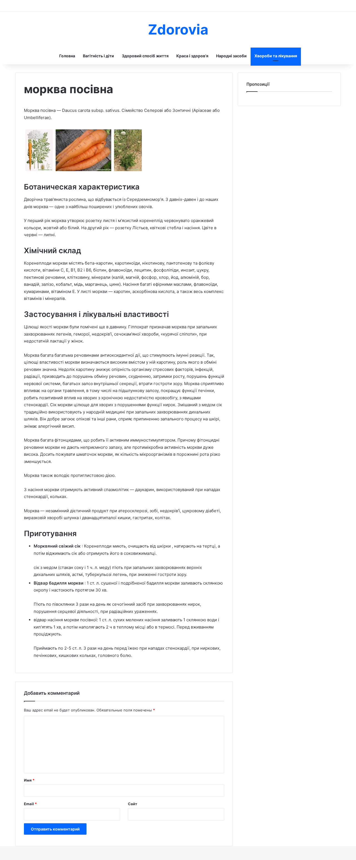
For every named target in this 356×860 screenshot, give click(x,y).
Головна (67, 55)
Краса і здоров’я (192, 55)
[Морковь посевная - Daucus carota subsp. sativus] (39, 171)
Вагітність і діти (98, 55)
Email (30, 804)
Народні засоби (231, 55)
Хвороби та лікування (275, 55)
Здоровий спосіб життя (145, 55)
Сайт (132, 804)
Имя (29, 780)
